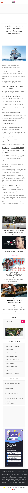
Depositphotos (21, 473)
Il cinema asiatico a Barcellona (13, 470)
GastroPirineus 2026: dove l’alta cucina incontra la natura (14, 302)
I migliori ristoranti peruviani (12, 373)
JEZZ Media (8, 473)
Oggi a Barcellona (14, 272)
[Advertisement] (14, 416)
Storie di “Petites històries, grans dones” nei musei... (14, 275)
